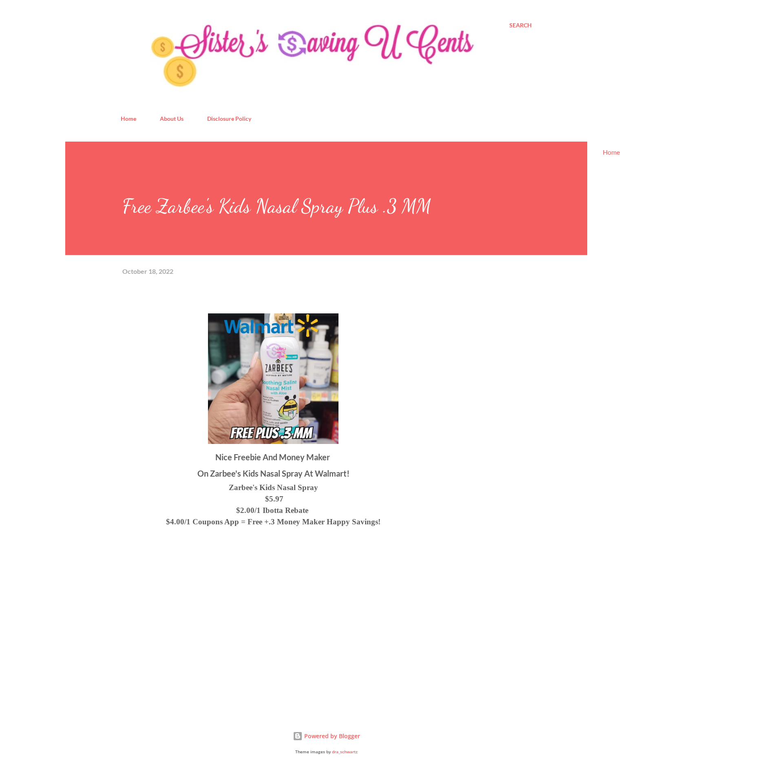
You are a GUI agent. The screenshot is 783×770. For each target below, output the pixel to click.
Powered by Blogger (331, 736)
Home (128, 118)
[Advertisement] (183, 612)
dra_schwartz (345, 751)
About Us (172, 118)
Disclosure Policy (229, 118)
